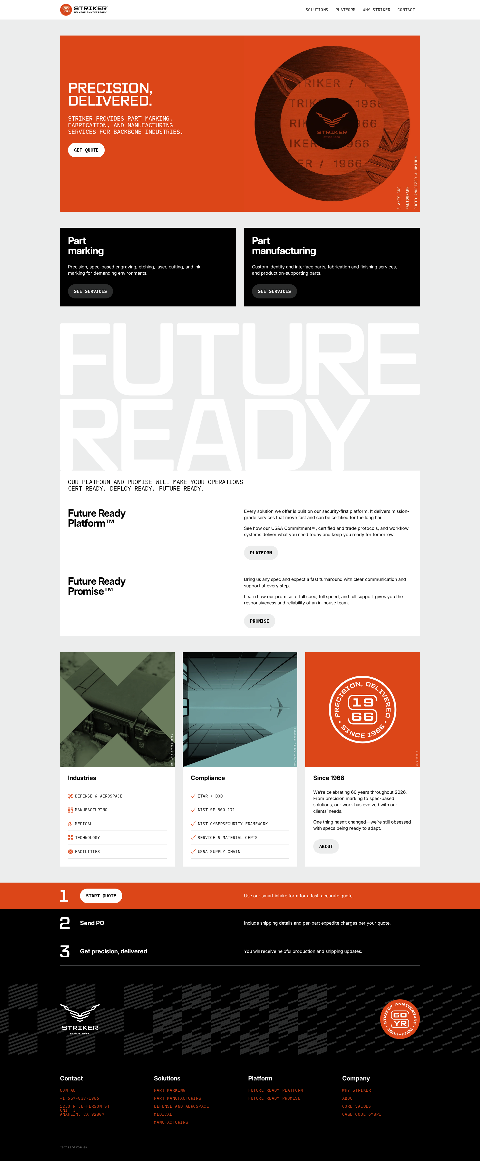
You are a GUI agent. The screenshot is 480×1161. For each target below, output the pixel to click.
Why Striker (356, 1090)
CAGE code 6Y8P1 (362, 1114)
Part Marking (170, 1090)
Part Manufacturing (177, 1098)
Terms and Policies (73, 1147)
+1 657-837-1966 (79, 1098)
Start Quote (101, 896)
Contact (69, 1090)
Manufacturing (171, 1122)
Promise (259, 621)
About (326, 846)
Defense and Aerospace (181, 1106)
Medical (163, 1114)
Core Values (356, 1106)
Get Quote (86, 150)
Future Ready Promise (274, 1098)
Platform (261, 553)
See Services (90, 291)
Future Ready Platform (275, 1090)
